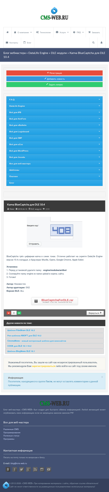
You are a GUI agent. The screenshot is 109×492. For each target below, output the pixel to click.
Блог (29, 42)
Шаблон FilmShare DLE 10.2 (21, 330)
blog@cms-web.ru (19, 463)
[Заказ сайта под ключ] (54, 13)
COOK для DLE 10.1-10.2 (19, 345)
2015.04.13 (22, 209)
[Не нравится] (9, 312)
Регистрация (55, 72)
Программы (8, 438)
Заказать (96, 32)
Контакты (14, 42)
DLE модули (36, 209)
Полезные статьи (11, 435)
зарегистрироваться (43, 366)
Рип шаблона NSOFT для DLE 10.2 (24, 335)
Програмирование (11, 432)
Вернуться (94, 312)
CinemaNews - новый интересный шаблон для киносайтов (36, 340)
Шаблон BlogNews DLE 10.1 (21, 351)
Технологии (45, 32)
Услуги (63, 32)
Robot (12, 209)
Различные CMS (11, 429)
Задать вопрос (55, 84)
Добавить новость (55, 78)
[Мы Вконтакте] (8, 469)
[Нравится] (19, 312)
